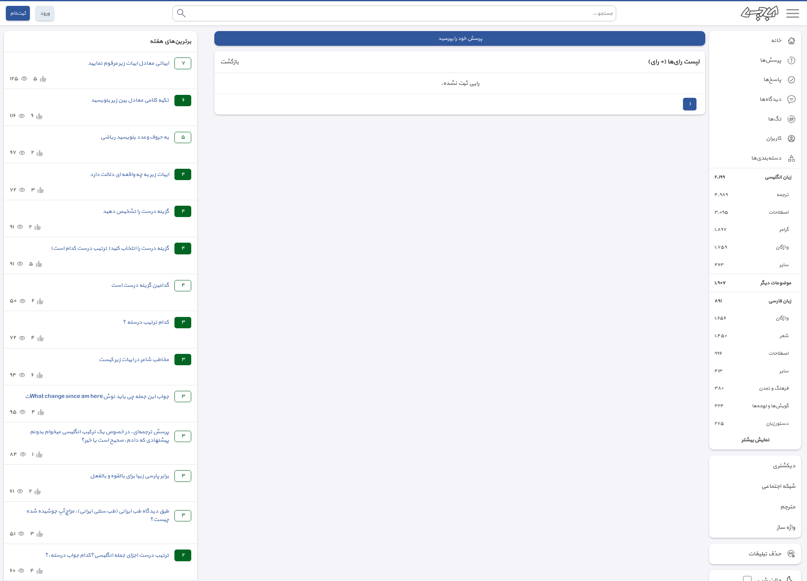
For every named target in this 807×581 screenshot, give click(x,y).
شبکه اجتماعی (778, 486)
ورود (45, 13)
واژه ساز (786, 527)
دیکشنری (784, 465)
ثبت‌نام (18, 13)
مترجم (787, 506)
